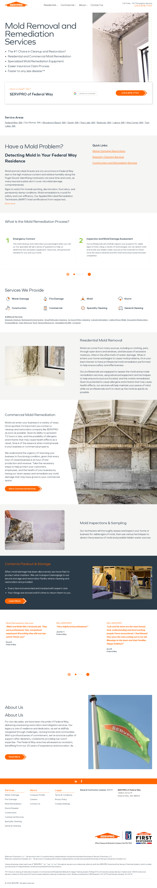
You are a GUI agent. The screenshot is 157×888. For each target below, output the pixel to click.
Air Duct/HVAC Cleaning (79, 320)
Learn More (14, 601)
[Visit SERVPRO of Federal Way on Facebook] (81, 781)
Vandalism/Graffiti (63, 323)
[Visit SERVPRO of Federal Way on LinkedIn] (76, 781)
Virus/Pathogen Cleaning (55, 320)
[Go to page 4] (82, 274)
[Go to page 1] (74, 274)
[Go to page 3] (79, 274)
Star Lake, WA (87, 122)
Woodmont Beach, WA (54, 122)
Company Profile (37, 795)
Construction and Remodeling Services (114, 162)
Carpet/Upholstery (99, 320)
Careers (33, 799)
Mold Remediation (13, 804)
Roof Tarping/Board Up (43, 323)
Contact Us (97, 5)
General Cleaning (13, 826)
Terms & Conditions (63, 795)
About (82, 5)
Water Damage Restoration (108, 151)
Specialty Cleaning (13, 821)
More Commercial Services (22, 488)
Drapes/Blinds (11, 323)
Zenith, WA (73, 122)
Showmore (10, 203)
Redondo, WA (104, 122)
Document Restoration (137, 320)
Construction (10, 812)
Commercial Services (14, 817)
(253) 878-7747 (143, 5)
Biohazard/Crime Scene (32, 320)
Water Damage (12, 795)
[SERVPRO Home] (16, 4)
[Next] (89, 274)
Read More (14, 756)
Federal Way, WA (13, 122)
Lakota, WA (119, 122)
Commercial (67, 5)
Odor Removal (25, 323)
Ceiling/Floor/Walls (117, 320)
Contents (76, 323)
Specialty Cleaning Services (108, 157)
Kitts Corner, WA (134, 122)
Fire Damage (11, 799)
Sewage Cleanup (13, 320)
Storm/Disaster (12, 808)
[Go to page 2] (77, 274)
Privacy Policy (61, 799)
